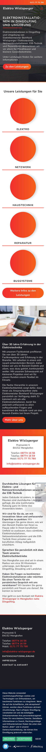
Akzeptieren (24, 739)
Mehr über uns (14, 420)
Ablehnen (9, 739)
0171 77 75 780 (37, 2)
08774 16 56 (27, 453)
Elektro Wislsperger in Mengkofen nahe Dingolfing (22, 598)
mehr (38, 739)
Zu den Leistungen (17, 66)
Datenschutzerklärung (18, 656)
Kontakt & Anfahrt (15, 665)
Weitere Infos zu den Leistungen (23, 293)
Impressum (9, 660)
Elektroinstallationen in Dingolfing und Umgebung (22, 21)
